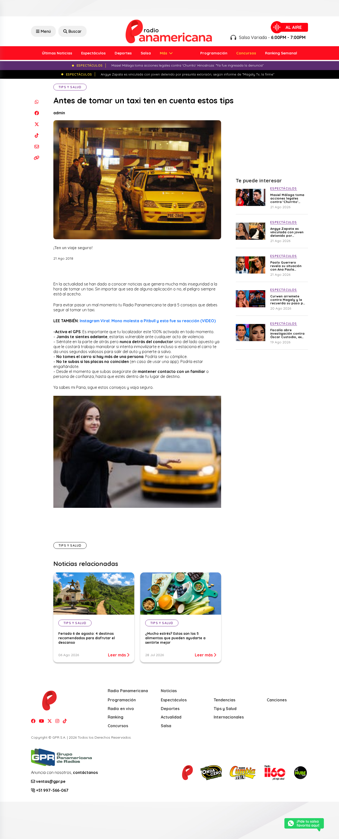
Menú (46, 31)
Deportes (123, 53)
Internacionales (229, 717)
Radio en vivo (121, 708)
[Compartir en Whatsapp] (36, 101)
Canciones (277, 699)
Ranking (115, 717)
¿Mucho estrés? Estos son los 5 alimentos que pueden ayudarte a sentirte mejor (175, 638)
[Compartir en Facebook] (36, 113)
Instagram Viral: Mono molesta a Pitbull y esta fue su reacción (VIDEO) (148, 320)
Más (164, 53)
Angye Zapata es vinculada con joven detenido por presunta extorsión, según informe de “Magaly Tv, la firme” (287, 232)
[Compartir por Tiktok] (36, 135)
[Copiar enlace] (36, 157)
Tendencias (224, 699)
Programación (213, 53)
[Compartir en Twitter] (36, 124)
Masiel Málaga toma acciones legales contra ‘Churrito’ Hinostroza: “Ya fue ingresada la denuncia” (287, 198)
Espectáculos (93, 53)
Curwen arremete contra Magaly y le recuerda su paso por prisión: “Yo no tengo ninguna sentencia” (288, 299)
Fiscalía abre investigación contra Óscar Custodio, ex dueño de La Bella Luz (288, 333)
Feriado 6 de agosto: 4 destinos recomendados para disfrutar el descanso (86, 638)
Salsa (146, 53)
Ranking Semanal (281, 53)
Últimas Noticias (57, 53)
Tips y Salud (70, 87)
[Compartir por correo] (36, 146)
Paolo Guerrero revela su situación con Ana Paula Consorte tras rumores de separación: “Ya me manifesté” (286, 266)
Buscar (75, 31)
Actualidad (171, 717)
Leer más (117, 654)
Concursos (246, 53)
